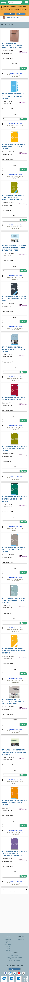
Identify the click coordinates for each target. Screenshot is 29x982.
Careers (8, 943)
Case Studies (8, 944)
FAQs (8, 948)
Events (8, 946)
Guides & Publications (13, 17)
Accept (21, 14)
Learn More (9, 14)
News (8, 941)
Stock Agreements (14, 960)
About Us (8, 939)
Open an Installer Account (14, 957)
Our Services (14, 955)
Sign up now (14, 969)
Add (25, 68)
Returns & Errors (14, 959)
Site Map (8, 950)
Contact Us (21, 939)
